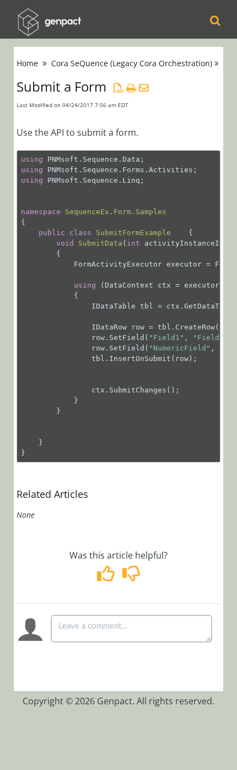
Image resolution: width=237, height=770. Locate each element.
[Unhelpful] (131, 577)
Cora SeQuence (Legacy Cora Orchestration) (131, 63)
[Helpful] (107, 577)
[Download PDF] (118, 87)
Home (27, 63)
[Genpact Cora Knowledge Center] (49, 14)
